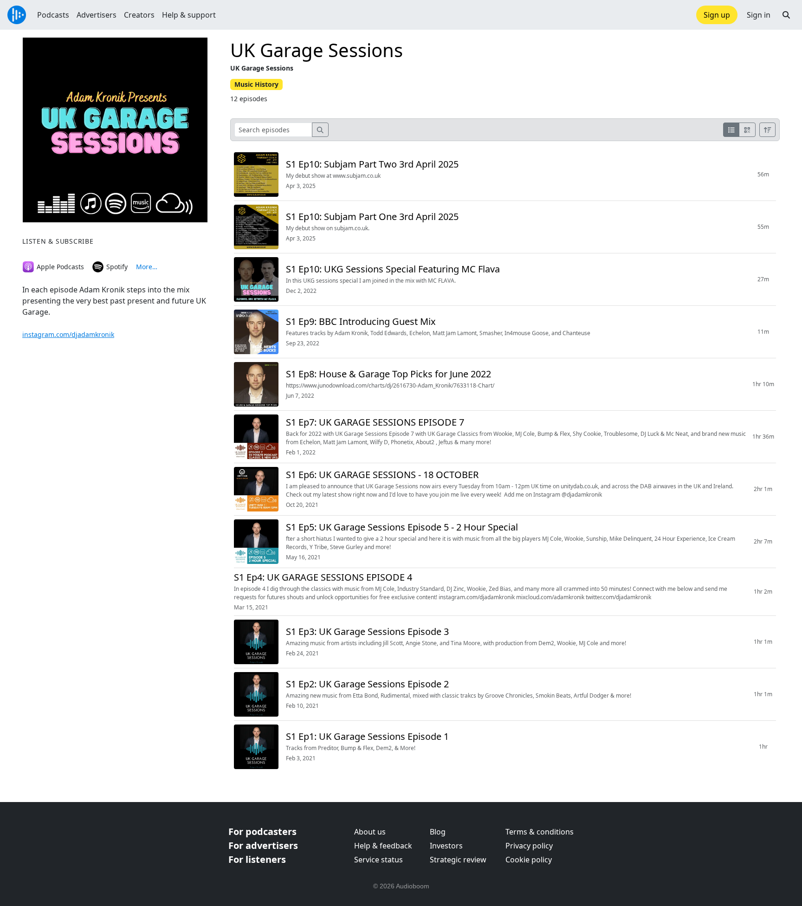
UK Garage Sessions (316, 50)
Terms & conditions (539, 832)
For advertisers (263, 845)
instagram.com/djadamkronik (68, 334)
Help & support (189, 15)
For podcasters (262, 831)
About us (370, 832)
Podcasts (53, 15)
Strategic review (458, 859)
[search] (320, 130)
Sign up (717, 15)
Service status (378, 859)
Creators (139, 15)
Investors (446, 846)
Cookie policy (528, 859)
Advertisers (96, 15)
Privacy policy (529, 846)
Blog (438, 832)
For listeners (257, 859)
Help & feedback (383, 846)
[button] (786, 15)
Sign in (758, 15)
